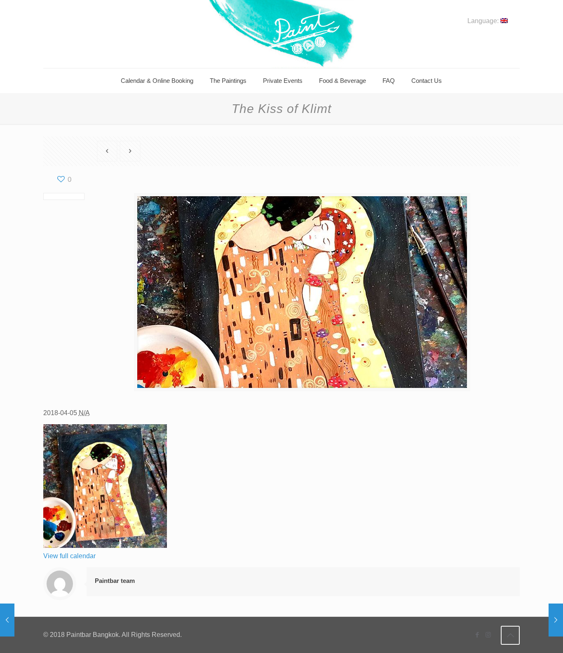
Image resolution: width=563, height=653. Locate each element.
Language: (483, 21)
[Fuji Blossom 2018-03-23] (7, 620)
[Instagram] (488, 634)
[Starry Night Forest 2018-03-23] (556, 620)
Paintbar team (115, 580)
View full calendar (69, 555)
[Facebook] (477, 634)
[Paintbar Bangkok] (281, 34)
